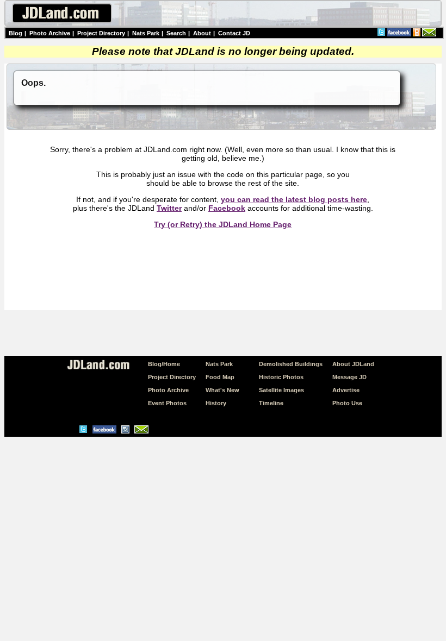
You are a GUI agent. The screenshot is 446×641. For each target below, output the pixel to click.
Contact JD (234, 33)
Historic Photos (281, 377)
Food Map (220, 377)
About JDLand (353, 364)
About (202, 33)
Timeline (271, 403)
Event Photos (167, 403)
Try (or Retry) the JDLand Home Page (223, 224)
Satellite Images (281, 390)
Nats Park (145, 33)
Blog (15, 33)
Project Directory (101, 33)
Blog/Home (164, 364)
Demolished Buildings (291, 364)
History (216, 403)
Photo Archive (49, 33)
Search (176, 33)
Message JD (349, 377)
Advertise (346, 390)
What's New (222, 390)
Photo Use (347, 403)
